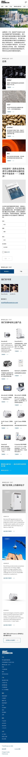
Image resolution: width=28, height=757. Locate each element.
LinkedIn (4, 728)
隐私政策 (4, 749)
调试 (3, 710)
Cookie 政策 (17, 749)
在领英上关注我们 (10, 640)
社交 (24, 6)
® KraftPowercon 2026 (7, 746)
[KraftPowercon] (5, 2)
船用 (3, 671)
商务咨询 (4, 725)
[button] (2, 12)
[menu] (26, 2)
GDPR (8, 252)
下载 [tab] (21, 271)
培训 (3, 705)
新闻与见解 (4, 736)
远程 (3, 714)
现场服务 (4, 712)
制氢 (3, 667)
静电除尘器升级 (17, 6)
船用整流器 (4, 685)
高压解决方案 (5, 680)
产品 (11, 6)
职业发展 (4, 739)
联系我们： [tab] (7, 271)
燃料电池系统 (5, 674)
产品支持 (4, 721)
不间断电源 (4, 669)
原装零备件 (4, 703)
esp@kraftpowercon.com (9, 302)
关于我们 (4, 734)
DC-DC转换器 (5, 689)
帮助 (6, 6)
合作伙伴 (4, 723)
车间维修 (4, 707)
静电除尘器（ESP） (9, 12)
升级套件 (4, 698)
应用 (2, 6)
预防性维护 (4, 696)
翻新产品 (4, 700)
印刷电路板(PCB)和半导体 (8, 662)
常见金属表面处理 (6, 660)
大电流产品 (4, 682)
